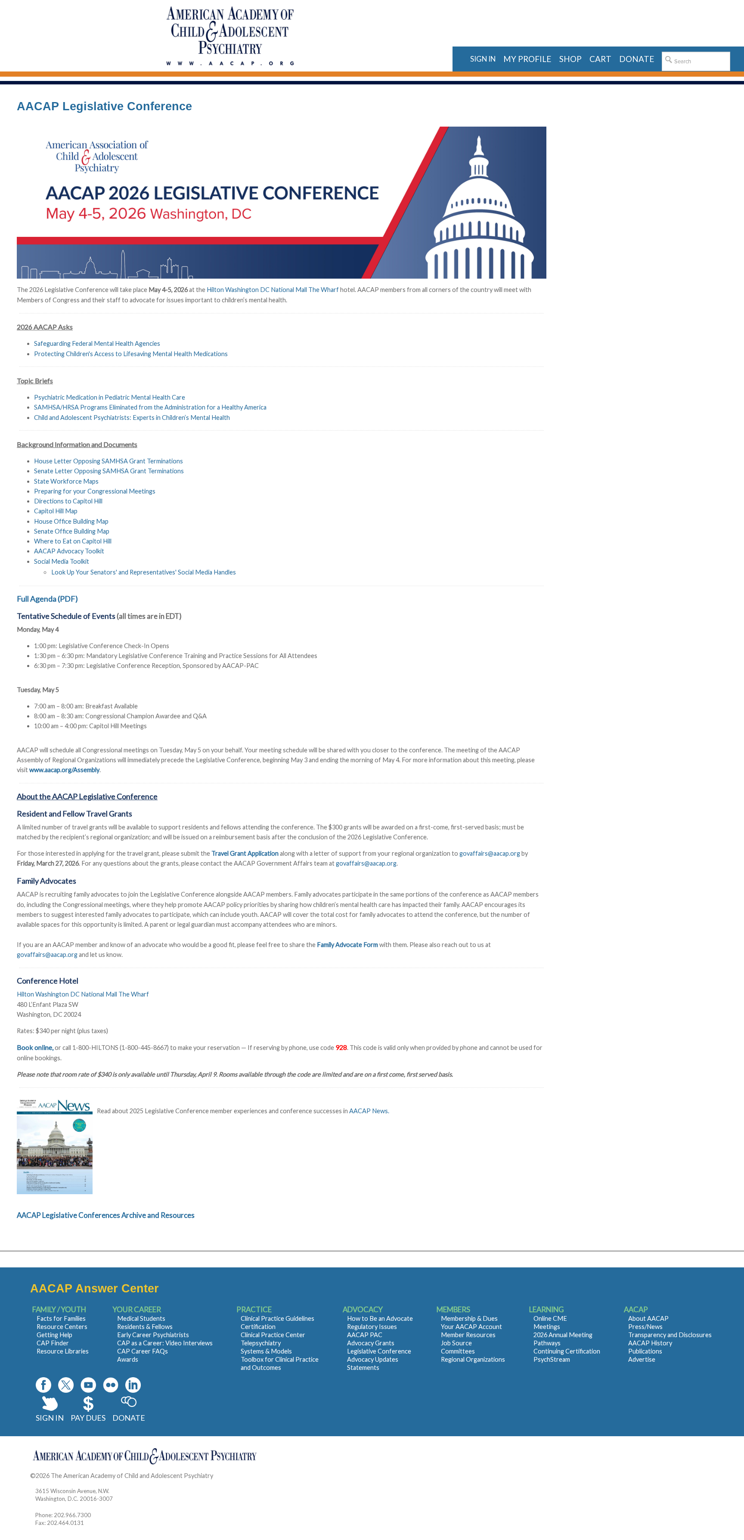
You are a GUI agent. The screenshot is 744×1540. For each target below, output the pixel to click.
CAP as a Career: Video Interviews (165, 1343)
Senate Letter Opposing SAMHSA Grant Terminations (109, 471)
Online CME (550, 1318)
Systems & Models (266, 1351)
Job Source (456, 1343)
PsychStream (551, 1359)
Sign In (50, 1417)
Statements (363, 1367)
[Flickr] (110, 1385)
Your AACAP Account (471, 1326)
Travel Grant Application (245, 853)
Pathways (547, 1343)
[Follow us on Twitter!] (66, 1385)
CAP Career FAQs (142, 1351)
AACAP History (650, 1343)
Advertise (641, 1359)
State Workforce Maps (66, 481)
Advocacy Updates (372, 1359)
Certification (258, 1326)
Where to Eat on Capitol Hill (73, 541)
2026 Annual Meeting (562, 1334)
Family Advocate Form (347, 944)
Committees (458, 1351)
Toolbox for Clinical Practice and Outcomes (280, 1363)
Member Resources (468, 1334)
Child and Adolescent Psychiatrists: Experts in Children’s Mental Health (132, 417)
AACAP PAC (364, 1334)
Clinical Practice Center (273, 1334)
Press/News (645, 1326)
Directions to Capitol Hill (68, 501)
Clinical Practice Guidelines (277, 1318)
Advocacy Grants (370, 1343)
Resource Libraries (63, 1351)
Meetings (546, 1326)
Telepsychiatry (261, 1343)
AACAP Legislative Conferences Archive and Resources (106, 1215)
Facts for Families (61, 1318)
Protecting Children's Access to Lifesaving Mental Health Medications (131, 353)
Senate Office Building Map (71, 531)
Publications (645, 1351)
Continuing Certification (566, 1351)
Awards (127, 1359)
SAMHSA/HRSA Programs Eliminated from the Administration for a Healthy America (150, 407)
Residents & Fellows (145, 1326)
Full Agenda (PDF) (47, 598)
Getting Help (54, 1334)
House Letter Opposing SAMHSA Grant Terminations (108, 461)
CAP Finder (53, 1343)
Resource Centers (62, 1326)
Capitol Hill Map (56, 511)
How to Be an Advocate (380, 1318)
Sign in (483, 58)
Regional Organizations (473, 1359)
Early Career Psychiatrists (153, 1334)
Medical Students (141, 1318)
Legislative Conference (379, 1351)
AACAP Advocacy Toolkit (69, 551)
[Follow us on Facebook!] (43, 1385)
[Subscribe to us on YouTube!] (88, 1385)
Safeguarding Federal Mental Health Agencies (97, 343)
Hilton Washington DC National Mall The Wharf (273, 289)
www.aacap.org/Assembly (64, 769)
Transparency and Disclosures (670, 1334)
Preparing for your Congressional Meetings (94, 491)
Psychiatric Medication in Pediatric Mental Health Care (109, 397)
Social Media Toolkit (61, 561)
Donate (128, 1417)
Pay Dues (88, 1417)
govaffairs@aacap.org (489, 853)
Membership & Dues (469, 1318)
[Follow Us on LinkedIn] (133, 1385)
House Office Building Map (71, 521)
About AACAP (648, 1318)
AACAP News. (369, 1111)
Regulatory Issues (372, 1326)
